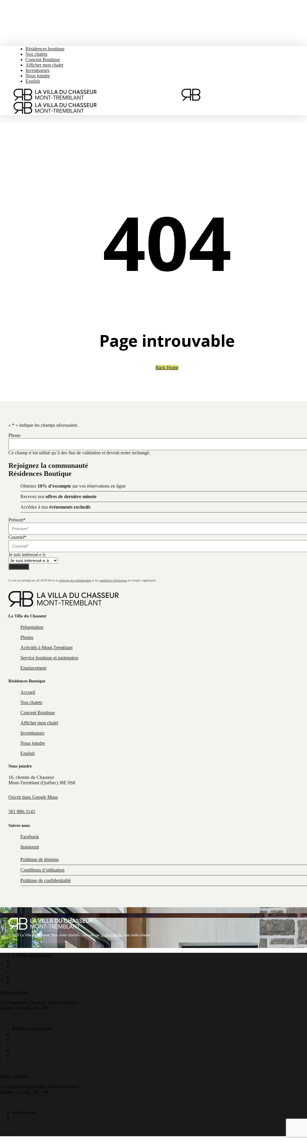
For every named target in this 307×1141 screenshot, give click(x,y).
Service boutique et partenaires (41, 976)
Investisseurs (24, 1055)
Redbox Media (111, 935)
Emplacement (25, 982)
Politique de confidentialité (45, 880)
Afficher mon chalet (31, 1050)
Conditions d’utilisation (42, 869)
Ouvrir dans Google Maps (33, 797)
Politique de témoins (39, 859)
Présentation (23, 960)
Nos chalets (23, 1039)
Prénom (16, 519)
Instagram (21, 1123)
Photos (18, 966)
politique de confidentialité (75, 580)
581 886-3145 (21, 811)
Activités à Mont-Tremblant (38, 971)
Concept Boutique (29, 1044)
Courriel (17, 537)
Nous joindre (24, 1060)
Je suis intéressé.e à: (27, 554)
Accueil (19, 1033)
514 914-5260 (13, 1018)
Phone (14, 435)
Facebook (21, 1117)
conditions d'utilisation (113, 580)
